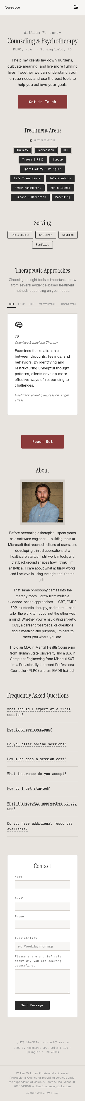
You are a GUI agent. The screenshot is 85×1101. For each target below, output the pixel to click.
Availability (26, 938)
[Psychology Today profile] (42, 1028)
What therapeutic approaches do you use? (42, 806)
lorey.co (12, 7)
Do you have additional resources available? (40, 826)
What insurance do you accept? (36, 773)
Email (19, 898)
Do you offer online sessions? (36, 744)
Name (18, 877)
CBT (11, 304)
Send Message (32, 1005)
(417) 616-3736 (27, 1042)
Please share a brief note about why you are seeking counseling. (38, 961)
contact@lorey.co (56, 1042)
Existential (47, 304)
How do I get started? (28, 788)
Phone (19, 916)
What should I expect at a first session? (38, 712)
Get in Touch (42, 101)
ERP (31, 304)
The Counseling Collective (53, 1086)
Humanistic (68, 304)
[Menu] (76, 8)
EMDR (21, 304)
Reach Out (42, 441)
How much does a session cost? (36, 759)
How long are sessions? (29, 729)
